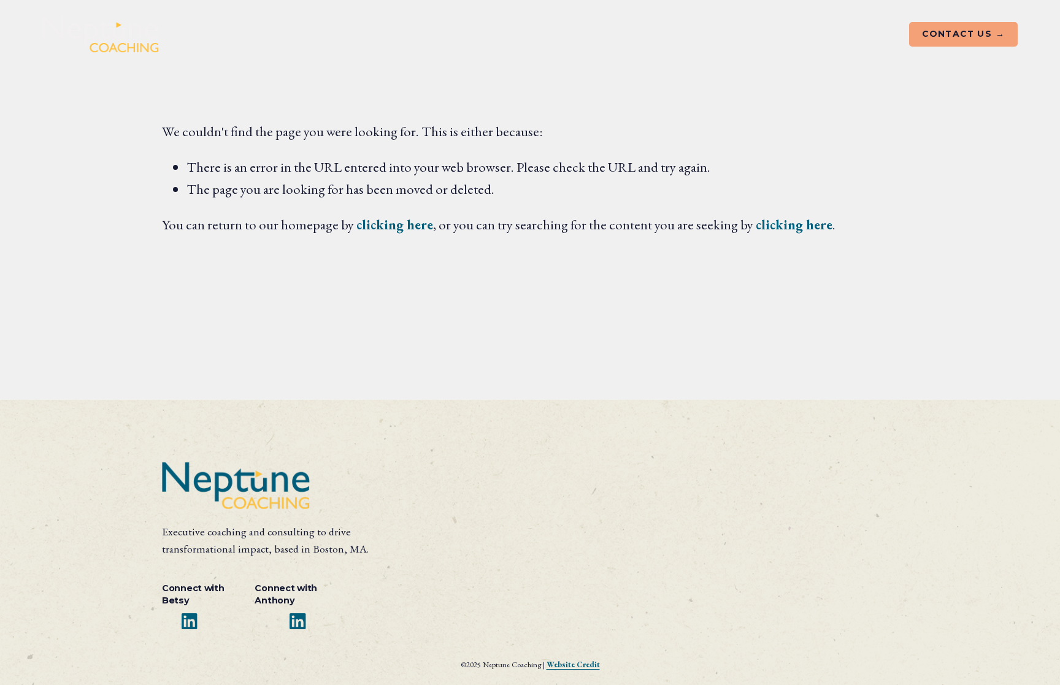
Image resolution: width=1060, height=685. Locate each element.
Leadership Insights (542, 34)
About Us (214, 34)
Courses (451, 34)
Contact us (958, 34)
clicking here (394, 224)
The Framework (370, 34)
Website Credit (573, 664)
